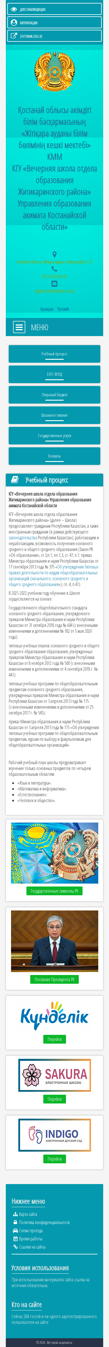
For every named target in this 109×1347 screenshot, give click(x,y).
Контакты (54, 456)
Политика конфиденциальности (44, 1222)
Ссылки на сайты (32, 1247)
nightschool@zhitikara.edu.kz (55, 291)
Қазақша (47, 309)
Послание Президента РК (54, 979)
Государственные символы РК (54, 891)
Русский (63, 309)
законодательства (23, 537)
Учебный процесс (54, 354)
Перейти (55, 1039)
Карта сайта (28, 1214)
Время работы (30, 1239)
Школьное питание (54, 415)
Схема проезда (31, 1230)
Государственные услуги (54, 435)
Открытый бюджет (54, 394)
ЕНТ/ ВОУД (54, 374)
